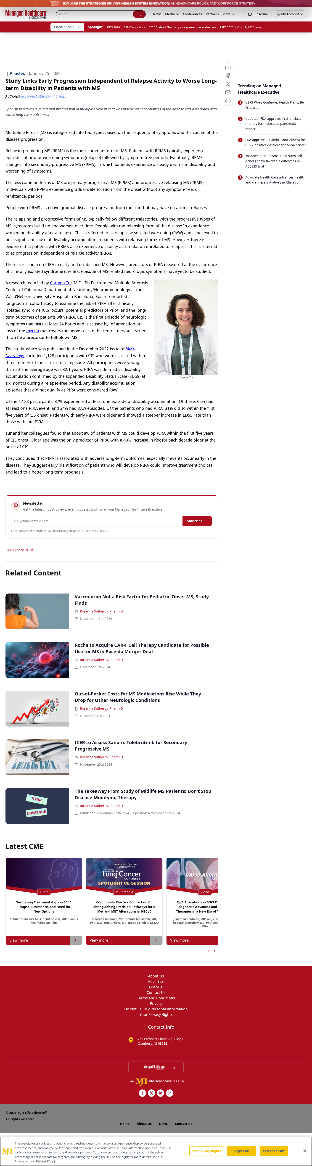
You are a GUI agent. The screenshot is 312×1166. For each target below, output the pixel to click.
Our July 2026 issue (249, 27)
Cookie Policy (46, 1161)
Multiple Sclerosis (20, 550)
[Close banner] (306, 6)
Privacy (156, 1003)
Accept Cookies (274, 1151)
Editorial (156, 987)
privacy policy (97, 531)
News (157, 14)
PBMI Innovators (134, 27)
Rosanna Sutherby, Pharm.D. (102, 611)
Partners (212, 14)
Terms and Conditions (156, 998)
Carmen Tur (60, 282)
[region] (156, 1151)
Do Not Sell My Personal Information (156, 1009)
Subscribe (194, 521)
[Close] (305, 1151)
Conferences (192, 14)
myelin (32, 330)
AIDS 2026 (113, 27)
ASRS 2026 (226, 27)
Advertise (156, 981)
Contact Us (156, 992)
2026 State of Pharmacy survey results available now (182, 27)
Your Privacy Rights (156, 1014)
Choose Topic (64, 27)
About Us (156, 976)
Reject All (241, 1151)
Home (125, 1123)
